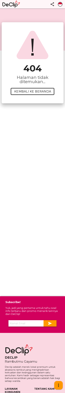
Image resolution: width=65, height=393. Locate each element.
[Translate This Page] (60, 4)
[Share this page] (52, 4)
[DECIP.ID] (20, 350)
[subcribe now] (50, 323)
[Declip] (18, 4)
